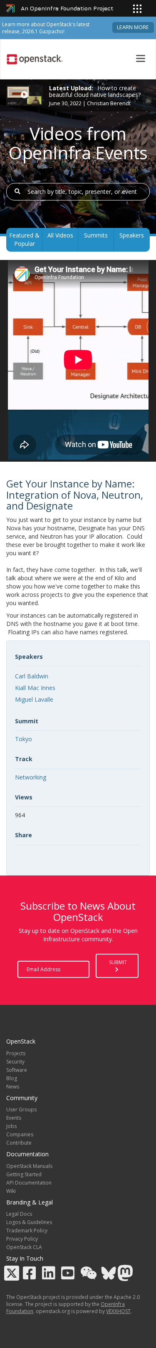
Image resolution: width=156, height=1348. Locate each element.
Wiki (11, 1191)
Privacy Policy (22, 1238)
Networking (30, 777)
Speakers (131, 235)
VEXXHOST (118, 1311)
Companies (19, 1134)
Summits (96, 235)
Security (15, 1061)
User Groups (21, 1109)
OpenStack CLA (24, 1247)
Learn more (133, 27)
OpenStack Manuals (29, 1166)
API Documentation (29, 1182)
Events (13, 1117)
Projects (15, 1053)
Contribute (19, 1142)
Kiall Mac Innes (35, 688)
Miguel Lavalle (34, 699)
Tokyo (23, 739)
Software (16, 1069)
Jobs (11, 1126)
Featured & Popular (24, 239)
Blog (11, 1078)
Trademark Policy (26, 1230)
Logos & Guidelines (29, 1222)
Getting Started (24, 1174)
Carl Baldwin (31, 676)
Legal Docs (19, 1213)
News (12, 1086)
